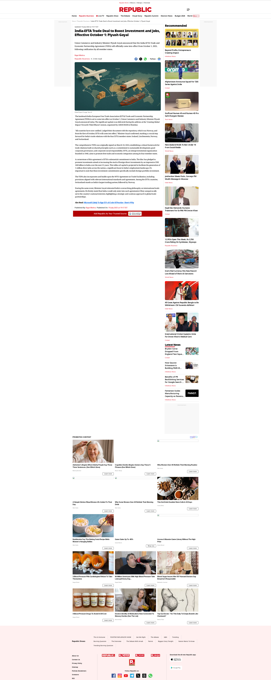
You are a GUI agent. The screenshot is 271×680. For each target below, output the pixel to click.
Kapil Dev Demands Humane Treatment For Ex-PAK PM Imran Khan (181, 209)
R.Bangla (139, 3)
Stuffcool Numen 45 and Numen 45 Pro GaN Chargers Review (182, 114)
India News (169, 182)
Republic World (123, 3)
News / (74, 21)
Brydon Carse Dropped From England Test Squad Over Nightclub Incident (174, 354)
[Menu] (187, 9)
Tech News (168, 119)
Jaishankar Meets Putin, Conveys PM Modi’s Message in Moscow (180, 177)
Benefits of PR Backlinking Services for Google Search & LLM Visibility (174, 381)
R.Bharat (132, 3)
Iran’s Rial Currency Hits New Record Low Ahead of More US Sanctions (180, 272)
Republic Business (82, 59)
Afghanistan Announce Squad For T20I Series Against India (181, 83)
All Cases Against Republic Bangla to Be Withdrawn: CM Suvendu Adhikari (182, 304)
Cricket (167, 88)
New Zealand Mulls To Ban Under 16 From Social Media (180, 146)
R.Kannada (147, 3)
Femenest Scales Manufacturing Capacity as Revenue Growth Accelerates (174, 394)
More (195, 16)
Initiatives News (170, 56)
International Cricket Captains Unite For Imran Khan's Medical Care (180, 335)
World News (169, 151)
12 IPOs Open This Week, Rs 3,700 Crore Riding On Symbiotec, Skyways (180, 240)
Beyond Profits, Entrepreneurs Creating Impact (178, 51)
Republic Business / (83, 21)
